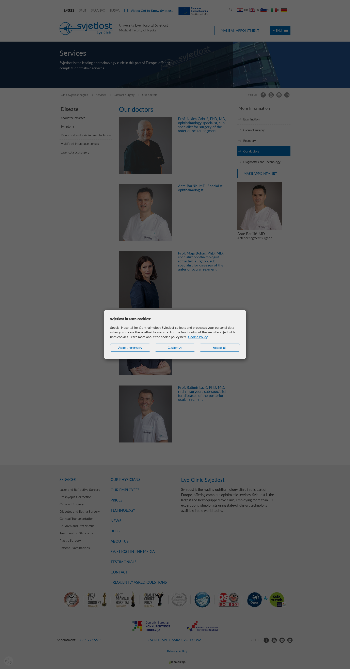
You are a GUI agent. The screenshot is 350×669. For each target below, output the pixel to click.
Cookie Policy (197, 337)
